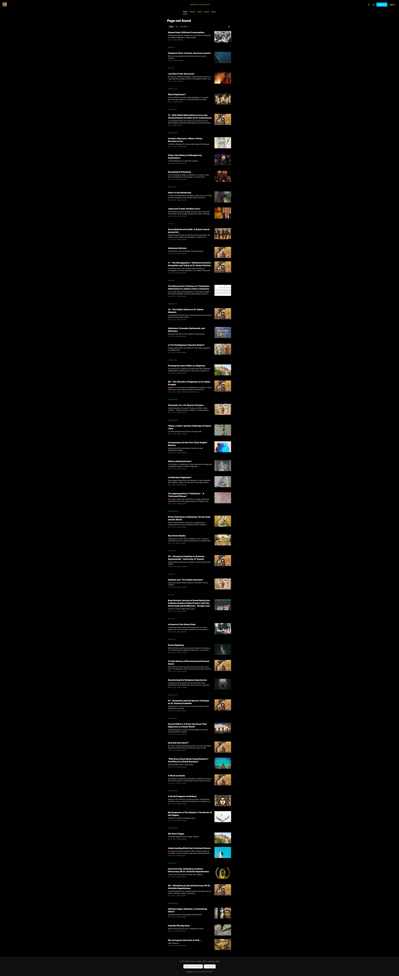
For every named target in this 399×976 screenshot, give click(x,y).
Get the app (210, 966)
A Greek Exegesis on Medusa (182, 796)
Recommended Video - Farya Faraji (180, 764)
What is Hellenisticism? (180, 461)
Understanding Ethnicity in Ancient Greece (189, 848)
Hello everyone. (173, 943)
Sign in (392, 5)
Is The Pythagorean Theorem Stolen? (186, 345)
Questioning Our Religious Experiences (187, 680)
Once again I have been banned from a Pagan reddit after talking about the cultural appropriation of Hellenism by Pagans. (188, 500)
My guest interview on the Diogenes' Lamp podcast (186, 334)
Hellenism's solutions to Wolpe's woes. (182, 818)
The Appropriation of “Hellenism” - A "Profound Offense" (186, 494)
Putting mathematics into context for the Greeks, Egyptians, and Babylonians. (189, 349)
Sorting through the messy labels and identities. (185, 914)
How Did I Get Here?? (178, 743)
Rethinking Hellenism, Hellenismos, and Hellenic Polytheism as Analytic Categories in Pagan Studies (189, 36)
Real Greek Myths (176, 536)
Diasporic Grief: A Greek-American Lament (189, 53)
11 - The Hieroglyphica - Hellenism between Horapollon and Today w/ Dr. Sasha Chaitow (189, 264)
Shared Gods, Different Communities (186, 32)
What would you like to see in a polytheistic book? (186, 928)
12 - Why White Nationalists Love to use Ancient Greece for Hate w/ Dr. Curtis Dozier (190, 116)
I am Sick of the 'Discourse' (181, 74)
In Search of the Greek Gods (181, 624)
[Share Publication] (373, 4)
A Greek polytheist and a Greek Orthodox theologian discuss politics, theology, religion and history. (189, 892)
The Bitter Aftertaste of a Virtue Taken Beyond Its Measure (188, 144)
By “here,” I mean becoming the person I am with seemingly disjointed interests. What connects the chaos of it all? (189, 747)
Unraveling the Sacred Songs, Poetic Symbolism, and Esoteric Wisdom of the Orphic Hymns (190, 316)
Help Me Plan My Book (179, 925)
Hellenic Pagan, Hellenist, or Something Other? (187, 910)
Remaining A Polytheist (179, 172)
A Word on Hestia (176, 775)
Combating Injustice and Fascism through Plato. (185, 431)
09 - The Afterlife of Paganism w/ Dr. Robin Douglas (189, 383)
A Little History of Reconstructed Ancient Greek (188, 662)
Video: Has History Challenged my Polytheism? (185, 156)
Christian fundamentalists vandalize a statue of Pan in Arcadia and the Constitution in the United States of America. (190, 196)
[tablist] (178, 27)
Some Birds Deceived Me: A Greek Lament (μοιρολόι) (189, 230)
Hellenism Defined (177, 248)
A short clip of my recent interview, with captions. (185, 874)
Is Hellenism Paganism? (179, 477)
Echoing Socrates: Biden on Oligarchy (186, 365)
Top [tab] (176, 27)
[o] (223, 119)
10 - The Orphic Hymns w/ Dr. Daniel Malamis (185, 310)
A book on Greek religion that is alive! (181, 609)
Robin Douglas (194, 392)
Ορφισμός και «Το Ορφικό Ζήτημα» (186, 405)
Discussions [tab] (184, 27)
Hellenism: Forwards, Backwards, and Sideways (186, 329)
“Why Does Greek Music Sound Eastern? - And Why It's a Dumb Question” (188, 760)
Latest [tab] (171, 27)
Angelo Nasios (178, 40)
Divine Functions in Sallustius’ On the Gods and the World (189, 518)
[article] (199, 37)
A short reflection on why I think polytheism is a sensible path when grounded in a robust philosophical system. (188, 98)
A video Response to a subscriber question (183, 161)
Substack (189, 972)
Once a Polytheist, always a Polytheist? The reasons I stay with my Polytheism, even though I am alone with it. (188, 176)
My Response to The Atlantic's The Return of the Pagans (190, 813)
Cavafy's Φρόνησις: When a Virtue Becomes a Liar (185, 139)
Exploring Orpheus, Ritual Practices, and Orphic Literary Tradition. (188, 584)
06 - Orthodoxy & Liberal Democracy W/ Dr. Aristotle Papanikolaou (189, 886)
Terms (204, 961)
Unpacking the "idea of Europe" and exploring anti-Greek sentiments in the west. (188, 707)
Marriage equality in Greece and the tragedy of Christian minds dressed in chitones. (188, 731)
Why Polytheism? (176, 94)
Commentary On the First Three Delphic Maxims (187, 443)
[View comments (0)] (183, 104)
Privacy (198, 961)
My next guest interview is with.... (185, 940)
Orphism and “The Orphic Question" (185, 580)
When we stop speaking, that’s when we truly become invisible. (187, 57)
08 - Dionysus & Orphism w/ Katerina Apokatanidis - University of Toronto (186, 557)
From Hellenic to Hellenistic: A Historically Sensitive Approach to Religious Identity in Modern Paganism (190, 465)
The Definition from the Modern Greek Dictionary (185, 251)
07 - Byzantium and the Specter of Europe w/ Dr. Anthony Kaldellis (188, 702)
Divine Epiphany (176, 645)
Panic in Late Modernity (179, 192)
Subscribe (382, 5)
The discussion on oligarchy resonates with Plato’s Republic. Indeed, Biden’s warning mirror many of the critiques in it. (189, 370)
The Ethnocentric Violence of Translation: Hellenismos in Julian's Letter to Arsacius (189, 287)
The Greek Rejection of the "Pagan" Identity (183, 837)
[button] (185, 11)
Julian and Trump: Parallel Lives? (184, 209)
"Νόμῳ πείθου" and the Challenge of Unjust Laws (189, 427)
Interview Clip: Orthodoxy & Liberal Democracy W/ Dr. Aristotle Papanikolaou (188, 870)
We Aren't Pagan (176, 834)
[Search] (369, 4)
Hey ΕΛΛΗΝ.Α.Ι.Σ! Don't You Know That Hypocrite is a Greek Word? (187, 725)
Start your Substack (194, 966)
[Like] (169, 879)
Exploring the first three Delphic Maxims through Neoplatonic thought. (185, 449)
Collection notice (213, 961)
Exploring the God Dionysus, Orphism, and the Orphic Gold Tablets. (189, 563)
